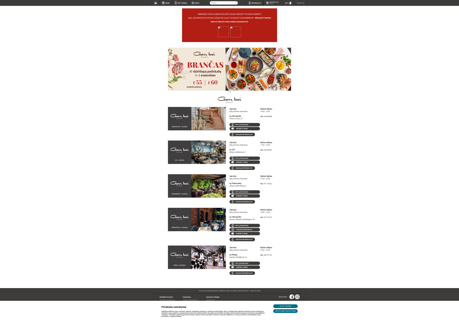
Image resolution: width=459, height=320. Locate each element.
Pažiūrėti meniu (242, 128)
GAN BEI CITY (210, 300)
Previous (164, 69)
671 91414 (268, 217)
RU (303, 3)
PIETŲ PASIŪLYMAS (241, 124)
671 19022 (268, 184)
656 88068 (268, 116)
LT (300, 3)
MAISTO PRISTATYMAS (190, 300)
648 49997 (268, 150)
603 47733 (268, 255)
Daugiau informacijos (244, 134)
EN (298, 3)
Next (294, 69)
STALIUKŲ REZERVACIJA (244, 229)
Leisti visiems (285, 306)
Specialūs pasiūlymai (167, 300)
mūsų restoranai (263, 18)
